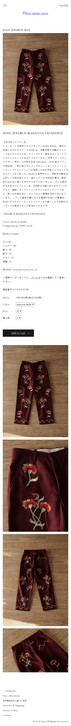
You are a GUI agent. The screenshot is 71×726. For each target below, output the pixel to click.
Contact (7, 715)
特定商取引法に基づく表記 (15, 700)
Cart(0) (63, 5)
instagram (10, 690)
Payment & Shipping (13, 705)
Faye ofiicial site (11, 695)
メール (34, 277)
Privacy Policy (10, 710)
